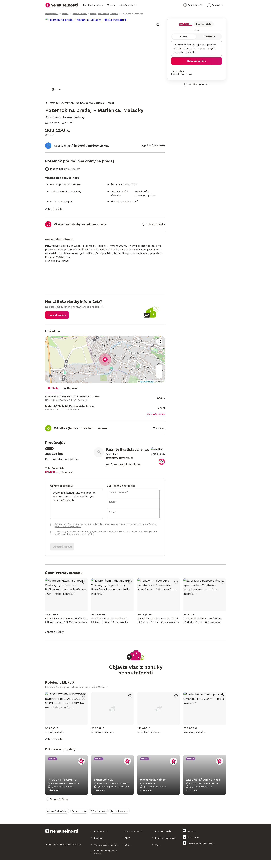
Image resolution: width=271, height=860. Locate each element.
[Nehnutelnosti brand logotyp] (61, 5)
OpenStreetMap (147, 381)
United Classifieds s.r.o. (70, 845)
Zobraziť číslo (203, 24)
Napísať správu (57, 314)
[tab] (53, 388)
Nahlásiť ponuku (198, 84)
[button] (105, 359)
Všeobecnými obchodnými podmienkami (86, 524)
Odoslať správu (196, 60)
